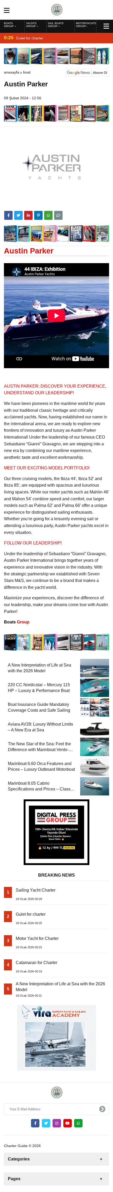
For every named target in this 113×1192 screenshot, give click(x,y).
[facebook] (8, 215)
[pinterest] (38, 215)
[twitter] (18, 215)
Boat (26, 72)
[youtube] (67, 1123)
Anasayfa (11, 72)
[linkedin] (28, 215)
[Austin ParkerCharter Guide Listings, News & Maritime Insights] (57, 9)
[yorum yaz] (58, 215)
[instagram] (57, 1123)
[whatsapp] (78, 1123)
